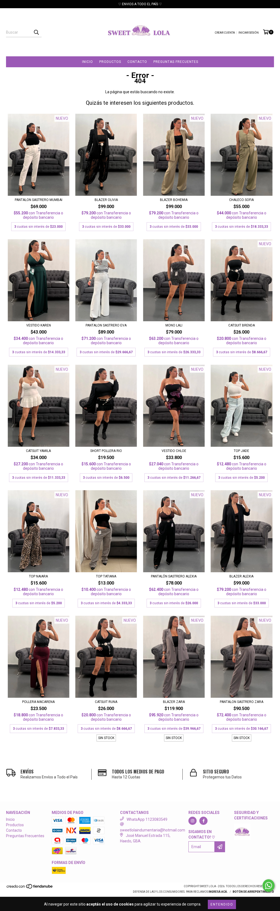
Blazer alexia (241, 576)
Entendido (222, 904)
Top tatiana (106, 576)
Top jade (241, 451)
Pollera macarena (38, 702)
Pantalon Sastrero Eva (106, 325)
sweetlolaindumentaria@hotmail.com (152, 830)
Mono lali (173, 325)
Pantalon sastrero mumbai (38, 200)
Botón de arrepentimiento (253, 891)
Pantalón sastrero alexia (174, 576)
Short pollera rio (106, 451)
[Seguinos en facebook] (203, 821)
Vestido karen (38, 325)
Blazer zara (174, 702)
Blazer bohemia (174, 200)
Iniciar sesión (248, 32)
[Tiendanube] (30, 888)
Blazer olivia (106, 200)
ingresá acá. (218, 891)
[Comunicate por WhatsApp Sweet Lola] (268, 885)
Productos (110, 62)
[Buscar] (36, 32)
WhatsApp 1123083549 (147, 819)
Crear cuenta (225, 32)
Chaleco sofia (241, 200)
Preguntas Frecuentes (175, 62)
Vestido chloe (174, 451)
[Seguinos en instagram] (192, 821)
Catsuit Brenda (241, 325)
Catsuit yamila (38, 451)
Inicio (87, 62)
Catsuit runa (106, 702)
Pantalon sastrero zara (241, 702)
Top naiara (38, 576)
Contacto (137, 62)
